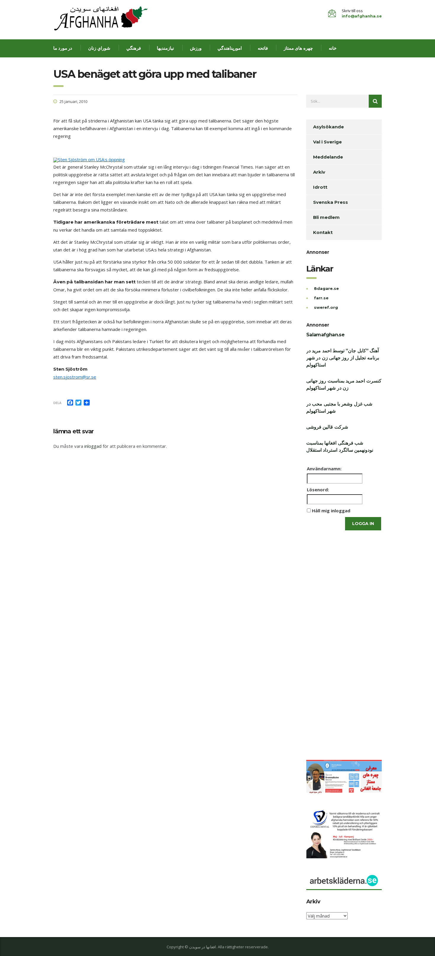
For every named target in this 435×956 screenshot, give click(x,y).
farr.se (321, 297)
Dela (57, 403)
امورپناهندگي (230, 48)
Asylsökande (328, 127)
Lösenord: (318, 489)
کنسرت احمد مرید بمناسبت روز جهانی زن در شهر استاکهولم (343, 384)
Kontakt (323, 232)
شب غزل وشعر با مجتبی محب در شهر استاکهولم (339, 407)
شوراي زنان (99, 48)
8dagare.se (326, 288)
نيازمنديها (165, 48)
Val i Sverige (327, 142)
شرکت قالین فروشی (327, 427)
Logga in (363, 523)
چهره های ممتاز (298, 48)
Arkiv (319, 172)
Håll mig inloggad (331, 510)
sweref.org (326, 307)
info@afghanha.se (362, 16)
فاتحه (263, 48)
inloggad (93, 446)
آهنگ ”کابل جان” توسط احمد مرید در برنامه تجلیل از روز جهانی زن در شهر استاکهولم (342, 358)
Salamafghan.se (325, 334)
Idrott (320, 187)
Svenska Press (330, 202)
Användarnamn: (324, 468)
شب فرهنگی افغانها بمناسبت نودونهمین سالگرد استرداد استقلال (339, 446)
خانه (332, 48)
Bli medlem (326, 217)
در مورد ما (62, 48)
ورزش (196, 48)
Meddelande (328, 157)
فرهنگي (133, 48)
